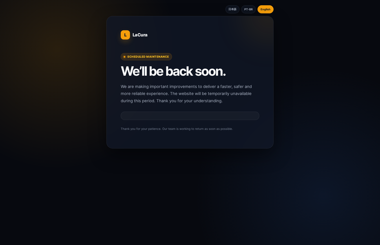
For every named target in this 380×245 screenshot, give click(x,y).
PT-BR (248, 9)
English (265, 9)
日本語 (232, 9)
